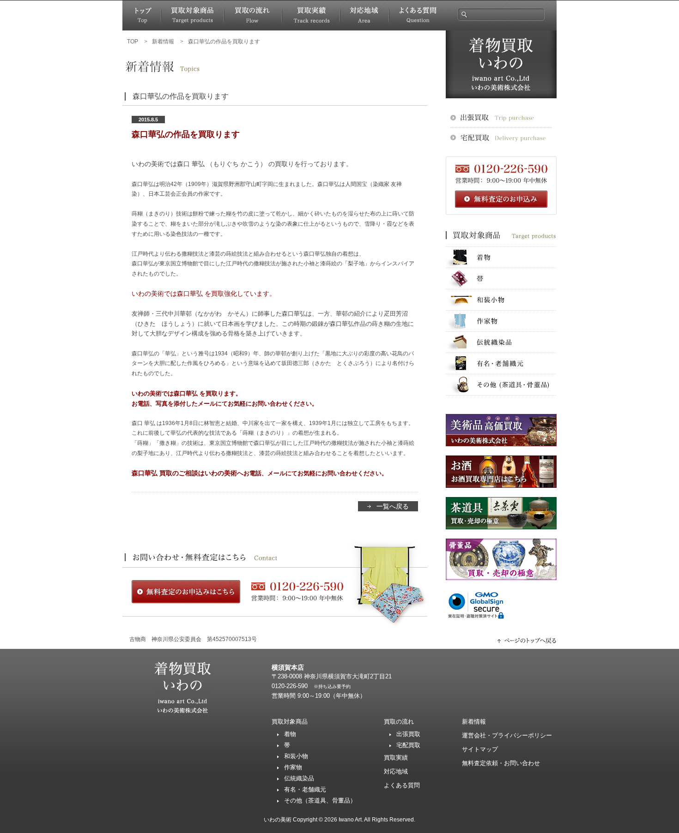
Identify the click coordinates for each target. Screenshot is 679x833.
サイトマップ (480, 749)
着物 (501, 257)
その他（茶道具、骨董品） (320, 800)
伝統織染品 (501, 342)
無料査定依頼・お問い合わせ (501, 763)
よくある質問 (417, 15)
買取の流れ (253, 15)
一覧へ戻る (392, 506)
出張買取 (408, 734)
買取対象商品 (192, 15)
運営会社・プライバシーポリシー (507, 735)
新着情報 (474, 721)
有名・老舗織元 (501, 363)
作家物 (501, 321)
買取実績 (311, 15)
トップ (141, 15)
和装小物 (501, 299)
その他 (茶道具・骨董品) (501, 384)
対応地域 (364, 15)
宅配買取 (408, 745)
